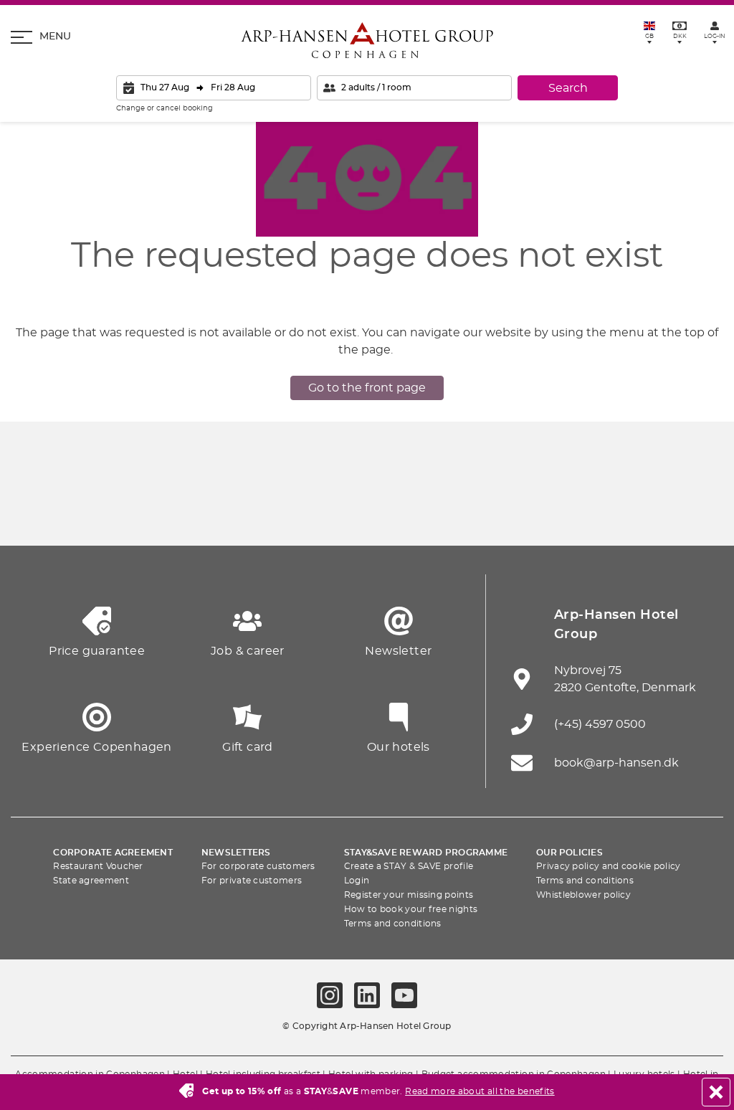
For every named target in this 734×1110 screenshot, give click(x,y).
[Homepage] (367, 40)
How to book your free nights (410, 909)
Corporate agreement (113, 852)
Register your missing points (408, 895)
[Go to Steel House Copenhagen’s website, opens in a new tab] (632, 510)
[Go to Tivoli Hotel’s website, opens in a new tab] (367, 510)
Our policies (569, 852)
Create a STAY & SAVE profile (408, 866)
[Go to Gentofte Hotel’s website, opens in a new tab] (500, 510)
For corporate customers (258, 866)
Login (357, 880)
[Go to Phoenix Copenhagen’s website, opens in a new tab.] (36, 510)
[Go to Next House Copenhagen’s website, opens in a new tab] (698, 510)
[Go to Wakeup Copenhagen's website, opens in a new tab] (565, 510)
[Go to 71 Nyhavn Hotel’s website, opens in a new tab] (102, 510)
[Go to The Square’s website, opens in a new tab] (301, 510)
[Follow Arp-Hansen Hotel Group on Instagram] (330, 995)
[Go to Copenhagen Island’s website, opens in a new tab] (433, 510)
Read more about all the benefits (480, 1091)
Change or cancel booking (164, 108)
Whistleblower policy (583, 895)
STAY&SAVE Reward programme (425, 852)
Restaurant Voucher (98, 866)
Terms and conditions (393, 923)
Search (568, 88)
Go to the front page (367, 388)
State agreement (91, 880)
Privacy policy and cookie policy (608, 866)
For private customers (251, 880)
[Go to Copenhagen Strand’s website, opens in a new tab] (168, 510)
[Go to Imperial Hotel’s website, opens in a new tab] (234, 510)
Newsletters (236, 852)
